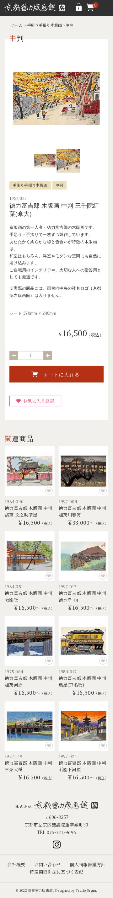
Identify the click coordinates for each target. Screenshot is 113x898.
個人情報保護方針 (87, 864)
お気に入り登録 (38, 401)
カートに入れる (61, 374)
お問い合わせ (47, 864)
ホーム (17, 25)
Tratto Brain (86, 890)
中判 (69, 25)
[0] (89, 9)
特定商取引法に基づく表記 (56, 872)
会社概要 (16, 864)
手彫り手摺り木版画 (44, 25)
